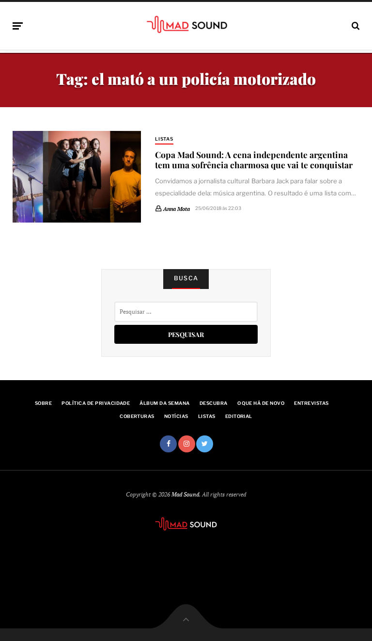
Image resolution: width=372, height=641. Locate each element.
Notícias (176, 416)
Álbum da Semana (164, 403)
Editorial (238, 416)
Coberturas (137, 416)
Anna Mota (176, 208)
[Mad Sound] (186, 24)
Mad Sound (185, 494)
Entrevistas (311, 403)
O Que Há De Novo (261, 403)
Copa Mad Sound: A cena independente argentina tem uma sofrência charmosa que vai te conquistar (254, 159)
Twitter (204, 443)
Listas (164, 139)
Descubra (214, 403)
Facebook (168, 443)
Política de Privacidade (96, 403)
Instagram (186, 443)
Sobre (43, 403)
